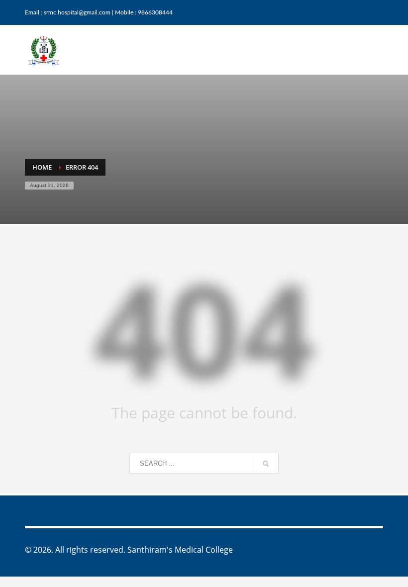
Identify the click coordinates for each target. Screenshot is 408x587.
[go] (266, 463)
